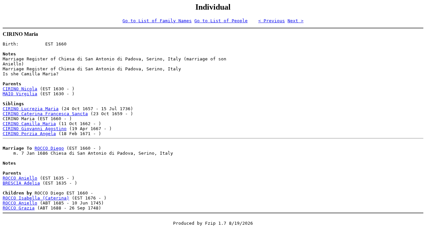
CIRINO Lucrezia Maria (31, 108)
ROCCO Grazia (19, 207)
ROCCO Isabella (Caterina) (36, 198)
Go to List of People (221, 20)
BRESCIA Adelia (21, 183)
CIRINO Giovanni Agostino (35, 128)
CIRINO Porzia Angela (29, 133)
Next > (296, 20)
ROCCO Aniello (20, 178)
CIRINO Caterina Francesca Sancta (45, 113)
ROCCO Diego (49, 148)
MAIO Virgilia (20, 93)
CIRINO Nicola (20, 88)
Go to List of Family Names (157, 20)
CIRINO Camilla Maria (29, 123)
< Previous (271, 20)
